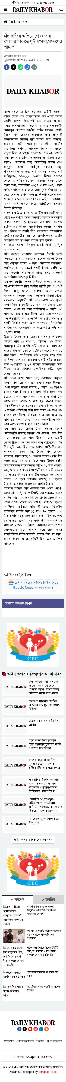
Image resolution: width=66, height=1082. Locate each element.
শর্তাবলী (40, 1041)
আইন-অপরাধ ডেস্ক (16, 56)
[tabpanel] (33, 952)
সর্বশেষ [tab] (19, 899)
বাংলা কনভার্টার (54, 1041)
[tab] (17, 899)
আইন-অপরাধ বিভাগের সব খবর (33, 840)
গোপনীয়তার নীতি (25, 1041)
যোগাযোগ (9, 1041)
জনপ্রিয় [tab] (50, 899)
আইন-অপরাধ (19, 22)
